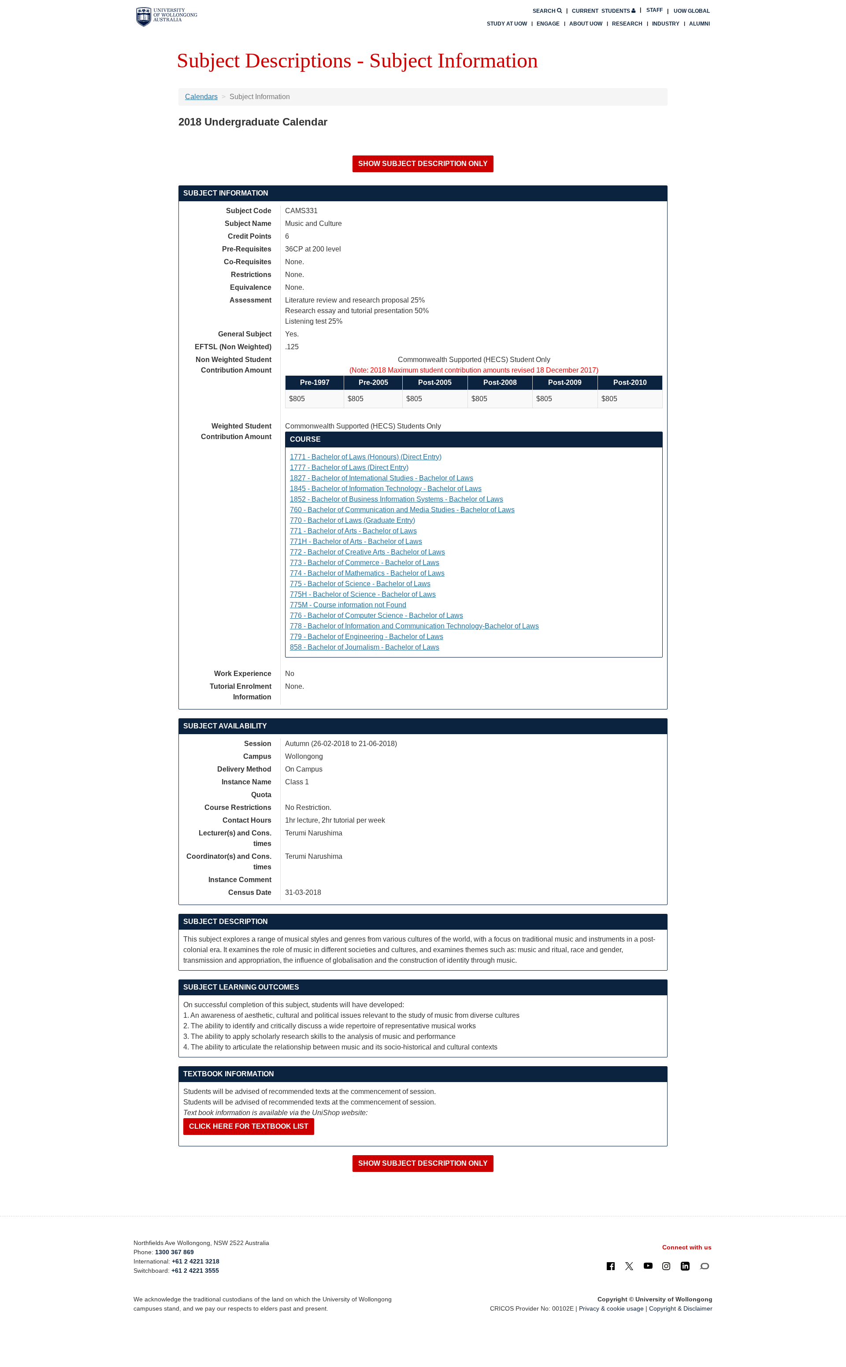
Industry (665, 24)
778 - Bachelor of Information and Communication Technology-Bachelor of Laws (414, 626)
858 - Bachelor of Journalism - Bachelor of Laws (364, 647)
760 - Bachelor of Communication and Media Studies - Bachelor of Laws (402, 510)
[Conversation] (704, 1265)
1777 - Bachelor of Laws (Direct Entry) (349, 467)
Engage (548, 24)
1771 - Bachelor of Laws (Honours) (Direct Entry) (366, 457)
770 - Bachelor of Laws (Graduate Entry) (352, 520)
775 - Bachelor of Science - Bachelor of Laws (360, 583)
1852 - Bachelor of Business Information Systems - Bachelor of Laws (396, 499)
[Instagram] (666, 1265)
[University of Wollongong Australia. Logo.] (166, 17)
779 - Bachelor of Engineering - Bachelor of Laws (366, 636)
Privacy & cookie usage (611, 1308)
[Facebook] (610, 1265)
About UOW (585, 24)
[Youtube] (648, 1265)
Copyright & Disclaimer (680, 1308)
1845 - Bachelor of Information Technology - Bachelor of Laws (386, 488)
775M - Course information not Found (348, 605)
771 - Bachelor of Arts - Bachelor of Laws (353, 531)
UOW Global (692, 11)
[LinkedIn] (685, 1265)
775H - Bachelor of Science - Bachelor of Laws (363, 594)
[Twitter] (629, 1265)
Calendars (201, 96)
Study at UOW (507, 24)
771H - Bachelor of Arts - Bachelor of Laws (356, 541)
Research (627, 24)
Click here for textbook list (248, 1126)
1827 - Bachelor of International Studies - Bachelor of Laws (381, 478)
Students (601, 11)
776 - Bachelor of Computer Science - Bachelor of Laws (376, 615)
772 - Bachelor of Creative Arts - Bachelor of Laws (367, 552)
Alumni (699, 24)
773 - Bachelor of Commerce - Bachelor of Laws (364, 562)
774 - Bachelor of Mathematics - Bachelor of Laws (367, 573)
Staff (654, 10)
